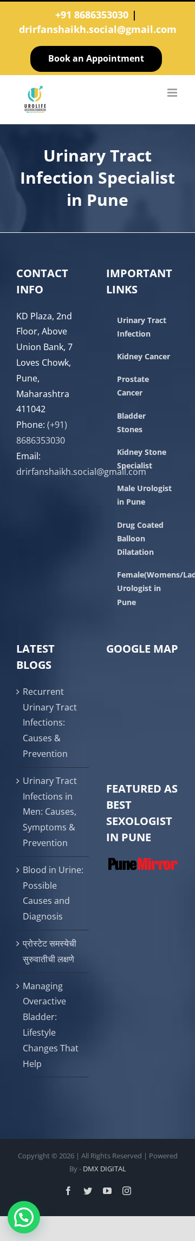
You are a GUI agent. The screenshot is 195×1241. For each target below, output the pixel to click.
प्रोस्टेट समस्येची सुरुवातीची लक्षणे (49, 951)
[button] (24, 1217)
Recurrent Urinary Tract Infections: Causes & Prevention (50, 723)
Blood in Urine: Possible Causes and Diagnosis (53, 893)
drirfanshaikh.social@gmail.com (98, 29)
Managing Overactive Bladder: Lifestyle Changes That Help (51, 1025)
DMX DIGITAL (104, 1168)
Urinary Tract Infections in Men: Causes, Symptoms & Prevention (50, 812)
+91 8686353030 (91, 14)
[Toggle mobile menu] (173, 92)
